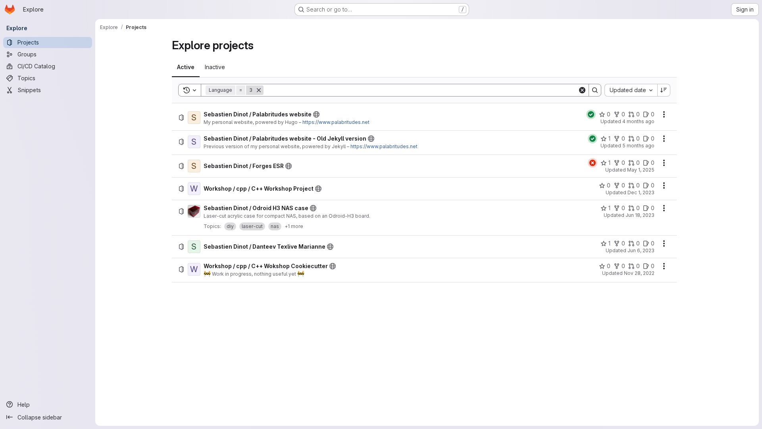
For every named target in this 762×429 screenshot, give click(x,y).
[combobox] (630, 90)
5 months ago (638, 146)
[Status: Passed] (591, 114)
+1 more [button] (294, 226)
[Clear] (582, 90)
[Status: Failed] (592, 163)
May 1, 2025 (640, 170)
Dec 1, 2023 (640, 192)
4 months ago (638, 121)
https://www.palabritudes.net (335, 122)
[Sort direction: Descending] (664, 90)
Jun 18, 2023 (639, 215)
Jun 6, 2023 (640, 250)
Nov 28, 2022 (639, 273)
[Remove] (259, 90)
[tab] (186, 67)
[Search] (595, 90)
